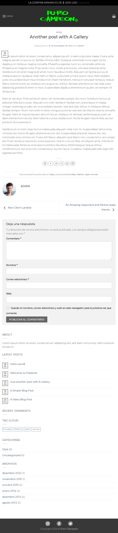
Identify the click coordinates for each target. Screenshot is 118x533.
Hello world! (17, 364)
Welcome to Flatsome (23, 373)
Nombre (12, 265)
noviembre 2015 (12, 479)
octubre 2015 (10, 484)
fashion (80, 174)
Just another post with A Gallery (30, 381)
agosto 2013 (9, 502)
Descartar (84, 2)
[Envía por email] (61, 163)
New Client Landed (19, 207)
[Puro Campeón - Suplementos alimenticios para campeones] (59, 16)
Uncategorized (11, 455)
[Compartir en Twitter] (56, 163)
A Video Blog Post (21, 399)
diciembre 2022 (12, 473)
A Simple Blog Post (22, 390)
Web (9, 293)
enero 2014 (9, 490)
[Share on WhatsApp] (45, 163)
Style (59, 32)
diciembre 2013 (11, 496)
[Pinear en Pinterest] (67, 163)
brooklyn (71, 174)
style (87, 174)
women (94, 174)
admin (80, 46)
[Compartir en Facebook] (50, 163)
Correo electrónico (17, 279)
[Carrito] (114, 16)
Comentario (13, 238)
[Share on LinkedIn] (72, 163)
